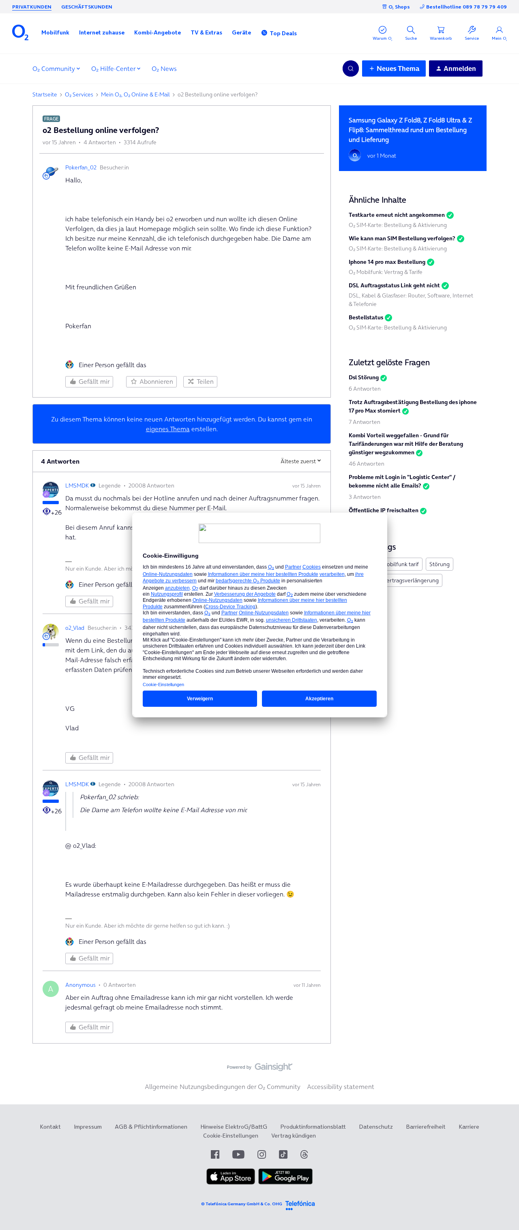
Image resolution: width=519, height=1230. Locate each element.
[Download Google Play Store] (285, 1183)
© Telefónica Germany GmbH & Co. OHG (241, 1204)
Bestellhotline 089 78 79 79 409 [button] (466, 6)
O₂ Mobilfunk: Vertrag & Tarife (385, 272)
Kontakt (50, 1127)
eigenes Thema (168, 428)
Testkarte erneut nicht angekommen (397, 215)
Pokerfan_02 (81, 167)
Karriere (469, 1127)
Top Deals (283, 33)
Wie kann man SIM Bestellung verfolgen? (402, 238)
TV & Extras (206, 32)
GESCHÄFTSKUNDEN (86, 6)
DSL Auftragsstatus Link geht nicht (394, 285)
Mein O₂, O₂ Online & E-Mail (135, 94)
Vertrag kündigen (293, 1136)
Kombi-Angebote (157, 32)
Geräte (241, 32)
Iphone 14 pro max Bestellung (387, 262)
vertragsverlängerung (411, 580)
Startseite (44, 94)
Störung (439, 564)
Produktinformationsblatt (313, 1127)
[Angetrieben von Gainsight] (259, 1069)
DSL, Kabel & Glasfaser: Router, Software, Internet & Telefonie (411, 299)
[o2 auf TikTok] (283, 1154)
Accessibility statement (340, 1086)
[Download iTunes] (230, 1183)
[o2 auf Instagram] (261, 1154)
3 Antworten (365, 497)
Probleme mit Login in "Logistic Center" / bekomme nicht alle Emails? (402, 481)
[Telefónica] (300, 1204)
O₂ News (164, 68)
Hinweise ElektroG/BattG (233, 1127)
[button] (55, 32)
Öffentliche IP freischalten (383, 510)
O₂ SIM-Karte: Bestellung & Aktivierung (398, 225)
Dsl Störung (364, 377)
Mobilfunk (55, 32)
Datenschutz (376, 1127)
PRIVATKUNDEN (31, 6)
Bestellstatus (366, 317)
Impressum (88, 1127)
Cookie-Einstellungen (230, 1136)
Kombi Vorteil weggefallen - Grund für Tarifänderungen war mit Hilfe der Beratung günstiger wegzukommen (406, 443)
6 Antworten (365, 389)
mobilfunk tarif (400, 564)
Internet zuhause (101, 32)
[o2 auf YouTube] (238, 1154)
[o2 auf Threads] (304, 1154)
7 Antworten (364, 422)
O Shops (399, 6)
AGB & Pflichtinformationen (151, 1127)
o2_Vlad (74, 628)
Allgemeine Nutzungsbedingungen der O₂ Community (222, 1086)
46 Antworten (366, 464)
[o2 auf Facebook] (215, 1154)
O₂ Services (79, 94)
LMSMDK (77, 485)
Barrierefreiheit (426, 1127)
